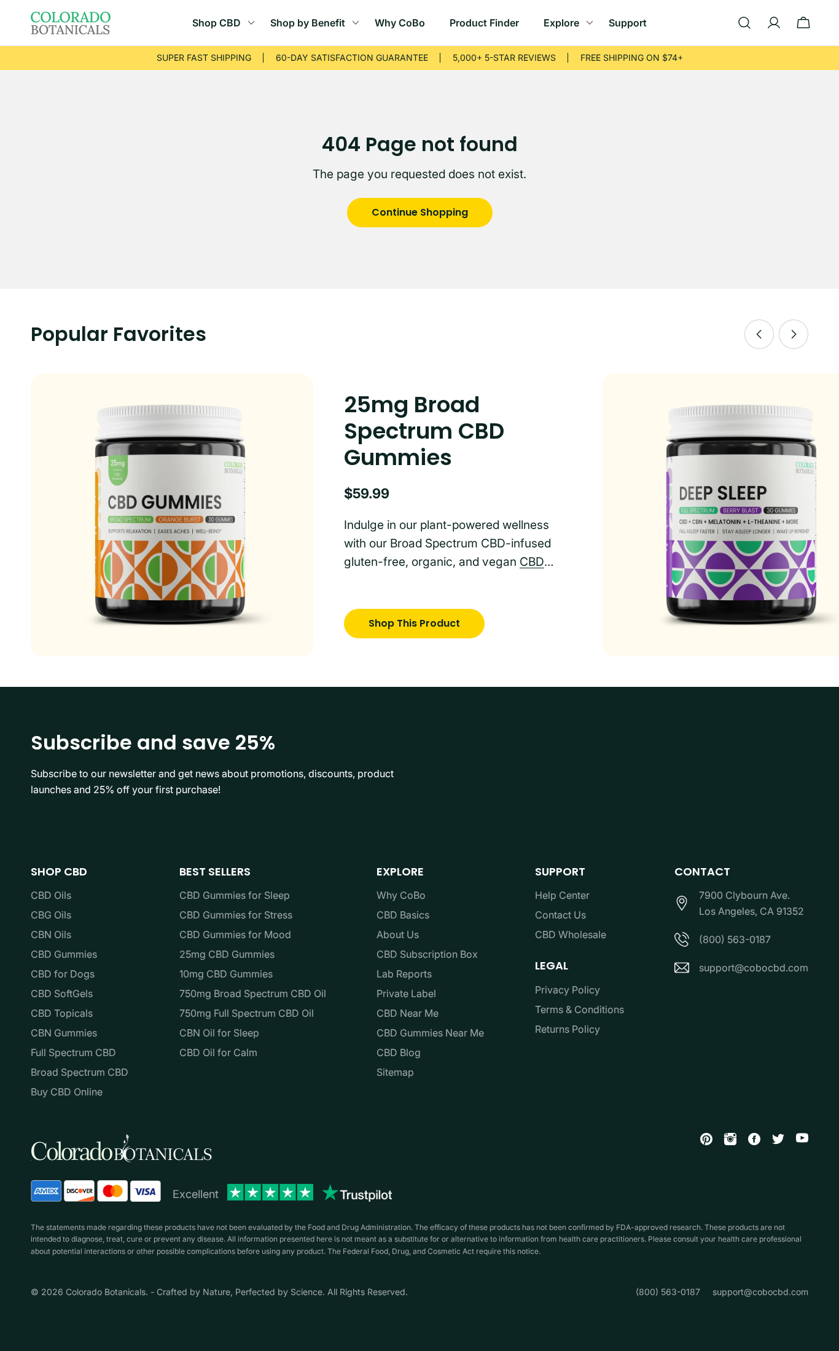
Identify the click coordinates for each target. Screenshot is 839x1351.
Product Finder (484, 23)
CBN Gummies (64, 1033)
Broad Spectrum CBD (79, 1072)
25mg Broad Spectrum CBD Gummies (424, 431)
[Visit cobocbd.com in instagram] (725, 1141)
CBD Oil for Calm (218, 1052)
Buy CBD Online (67, 1092)
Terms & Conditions (579, 1009)
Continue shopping (420, 212)
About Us (398, 934)
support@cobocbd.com (753, 967)
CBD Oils (51, 895)
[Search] (744, 22)
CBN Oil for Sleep (219, 1033)
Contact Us (560, 915)
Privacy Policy (567, 990)
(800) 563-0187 (735, 939)
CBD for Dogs (63, 974)
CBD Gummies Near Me (430, 1033)
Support (628, 23)
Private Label (406, 993)
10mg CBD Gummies (226, 974)
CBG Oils (51, 915)
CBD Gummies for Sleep (234, 895)
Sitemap (395, 1072)
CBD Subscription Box (427, 954)
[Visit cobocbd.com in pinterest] (701, 1141)
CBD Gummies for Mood (235, 934)
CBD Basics (403, 915)
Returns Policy (567, 1029)
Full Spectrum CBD (73, 1052)
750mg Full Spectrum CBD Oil (246, 1013)
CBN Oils (51, 934)
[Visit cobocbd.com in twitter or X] (773, 1141)
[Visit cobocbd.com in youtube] (797, 1139)
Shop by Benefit (307, 23)
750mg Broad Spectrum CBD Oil (252, 993)
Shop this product (414, 623)
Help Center (562, 895)
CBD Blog (399, 1052)
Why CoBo (400, 23)
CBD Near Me (408, 1013)
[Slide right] (793, 334)
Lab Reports (404, 974)
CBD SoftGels (62, 993)
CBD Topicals (62, 1013)
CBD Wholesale (570, 934)
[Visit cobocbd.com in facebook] (749, 1141)
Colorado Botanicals (106, 1291)
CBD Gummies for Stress (235, 915)
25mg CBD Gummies (227, 954)
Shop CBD (216, 23)
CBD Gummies (64, 954)
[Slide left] (759, 334)
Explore (561, 23)
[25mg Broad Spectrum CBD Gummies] (172, 515)
